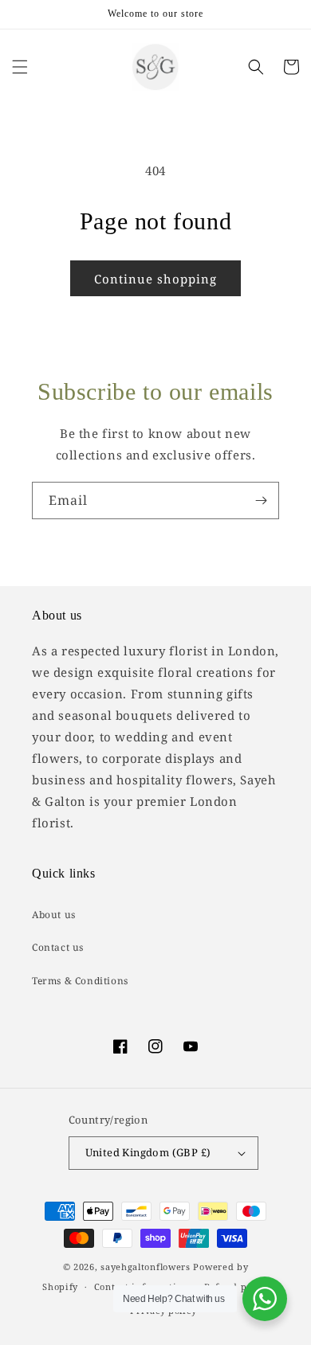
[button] (19, 66)
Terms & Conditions (80, 980)
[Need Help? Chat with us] (264, 1299)
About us (54, 914)
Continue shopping (155, 279)
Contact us (58, 947)
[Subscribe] (260, 500)
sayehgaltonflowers (145, 1267)
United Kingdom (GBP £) (148, 1152)
